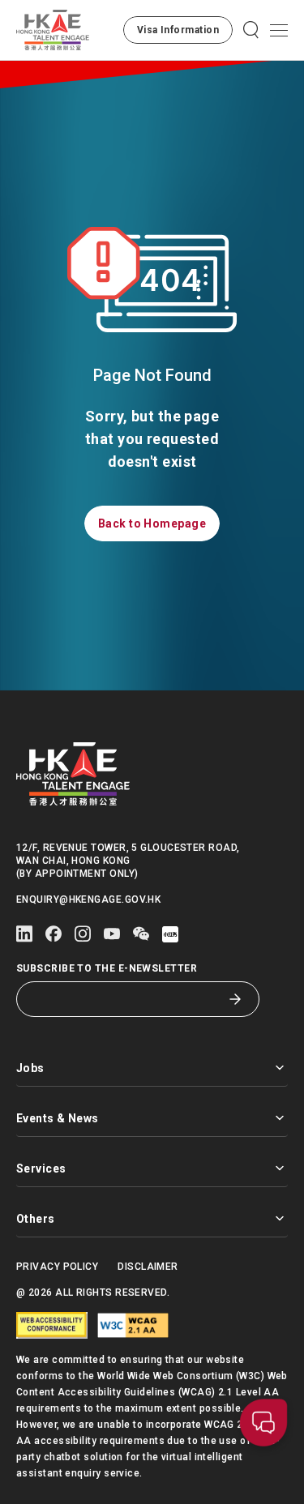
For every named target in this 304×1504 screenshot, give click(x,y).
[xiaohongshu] (170, 934)
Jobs (30, 1068)
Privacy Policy (57, 1266)
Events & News (57, 1118)
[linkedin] (24, 933)
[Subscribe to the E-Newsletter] (235, 999)
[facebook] (53, 933)
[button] (178, 30)
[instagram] (83, 933)
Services (41, 1168)
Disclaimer (148, 1266)
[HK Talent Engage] (52, 30)
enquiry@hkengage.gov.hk (88, 899)
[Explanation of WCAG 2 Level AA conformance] (133, 1325)
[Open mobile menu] (279, 30)
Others (35, 1218)
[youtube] (112, 934)
